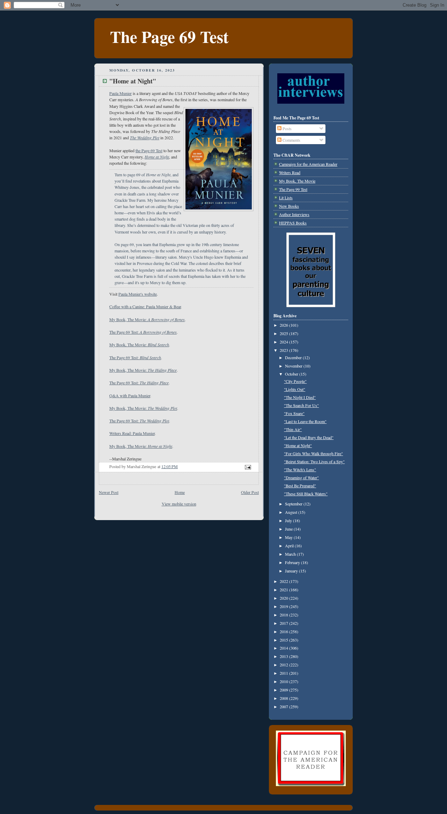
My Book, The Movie (297, 181)
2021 (284, 589)
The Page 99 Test (293, 189)
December (294, 357)
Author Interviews (294, 214)
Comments (290, 140)
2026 (284, 325)
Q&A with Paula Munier (129, 395)
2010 (284, 681)
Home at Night (157, 157)
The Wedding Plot (144, 137)
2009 (284, 690)
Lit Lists (286, 197)
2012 (284, 664)
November (294, 366)
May (289, 537)
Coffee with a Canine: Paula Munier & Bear (145, 306)
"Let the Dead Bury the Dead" (309, 437)
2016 (284, 631)
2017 (284, 623)
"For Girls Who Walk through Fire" (313, 453)
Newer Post (108, 492)
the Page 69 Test (148, 150)
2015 (284, 640)
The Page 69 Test (169, 36)
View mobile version (179, 503)
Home (180, 492)
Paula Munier (120, 93)
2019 (284, 606)
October (292, 374)
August (291, 512)
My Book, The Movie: (147, 319)
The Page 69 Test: (143, 332)
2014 (284, 648)
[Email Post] (247, 466)
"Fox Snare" (294, 413)
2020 (284, 598)
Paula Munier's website (137, 294)
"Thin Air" (293, 429)
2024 (284, 342)
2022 (284, 581)
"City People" (295, 381)
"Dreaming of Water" (301, 477)
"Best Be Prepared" (300, 485)
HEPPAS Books (293, 222)
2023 (284, 350)
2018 (284, 614)
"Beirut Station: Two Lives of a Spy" (314, 461)
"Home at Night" (298, 445)
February (293, 562)
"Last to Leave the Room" (305, 421)
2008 (284, 698)
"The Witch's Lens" (300, 469)
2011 (284, 673)
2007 (284, 706)
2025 (284, 333)
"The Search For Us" (301, 405)
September (294, 503)
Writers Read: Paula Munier (132, 433)
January (292, 571)
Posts (286, 128)
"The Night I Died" (300, 397)
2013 (284, 656)
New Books (289, 206)
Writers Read (289, 172)
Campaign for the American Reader (308, 164)
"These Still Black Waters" (306, 493)
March (291, 554)
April (290, 545)
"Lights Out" (294, 389)
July (289, 520)
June (289, 529)
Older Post (250, 492)
